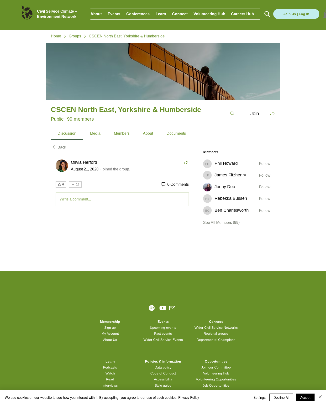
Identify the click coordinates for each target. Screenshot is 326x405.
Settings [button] (259, 397)
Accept (305, 397)
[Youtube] (163, 308)
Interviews (110, 385)
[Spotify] (152, 308)
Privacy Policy (188, 397)
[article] (122, 184)
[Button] (266, 14)
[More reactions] (75, 184)
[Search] (232, 113)
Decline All (281, 397)
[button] (99, 14)
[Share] (186, 162)
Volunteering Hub (216, 373)
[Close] (320, 397)
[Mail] (172, 308)
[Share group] (272, 113)
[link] (67, 133)
